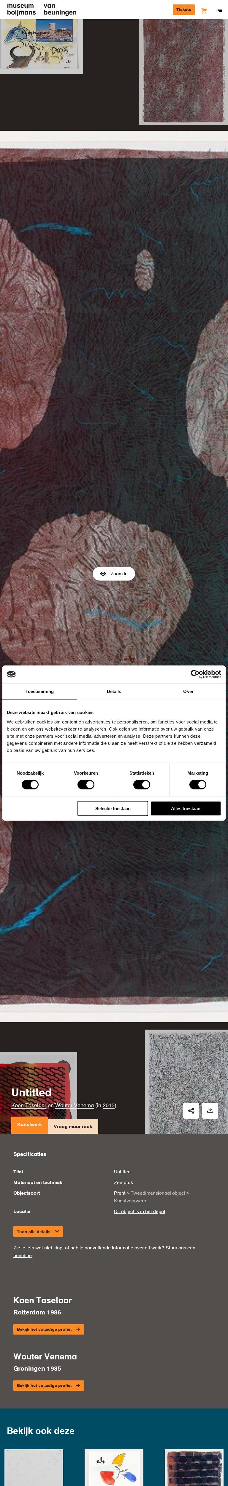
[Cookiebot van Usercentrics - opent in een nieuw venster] (195, 674)
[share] (191, 1111)
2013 (109, 1105)
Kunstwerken (35, 33)
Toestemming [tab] (40, 691)
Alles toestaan (185, 808)
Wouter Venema (74, 1105)
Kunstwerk (29, 1124)
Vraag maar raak (73, 1127)
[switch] (85, 784)
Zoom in (119, 574)
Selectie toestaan (113, 808)
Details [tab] (114, 691)
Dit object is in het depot (139, 1211)
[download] (210, 1111)
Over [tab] (188, 691)
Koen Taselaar (28, 1105)
